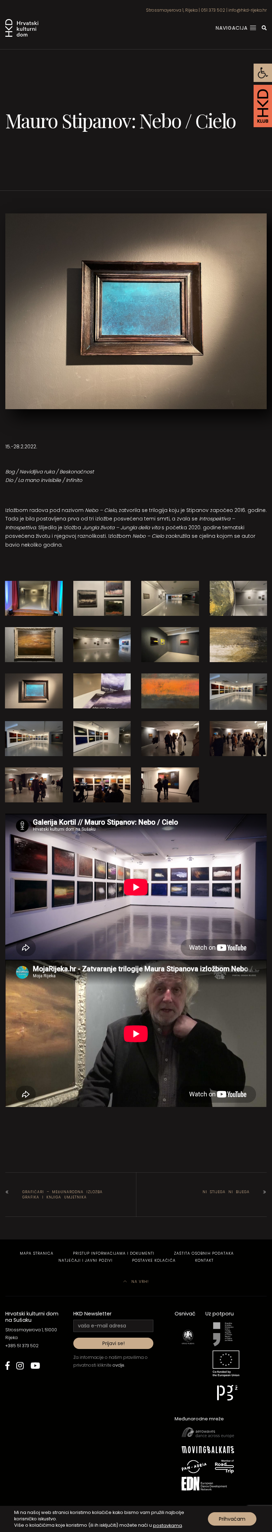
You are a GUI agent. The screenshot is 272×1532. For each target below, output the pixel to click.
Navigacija (232, 27)
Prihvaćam (232, 1518)
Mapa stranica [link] (36, 1253)
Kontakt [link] (204, 1260)
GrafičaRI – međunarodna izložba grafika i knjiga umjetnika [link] (62, 1194)
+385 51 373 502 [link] (22, 1346)
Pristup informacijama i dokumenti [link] (113, 1253)
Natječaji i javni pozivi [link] (85, 1260)
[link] (263, 73)
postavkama (167, 1525)
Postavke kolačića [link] (154, 1260)
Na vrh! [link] (139, 1281)
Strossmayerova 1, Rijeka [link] (172, 10)
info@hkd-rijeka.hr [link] (247, 10)
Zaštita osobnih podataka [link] (204, 1253)
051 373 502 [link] (213, 10)
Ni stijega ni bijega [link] (226, 1192)
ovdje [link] (118, 1365)
